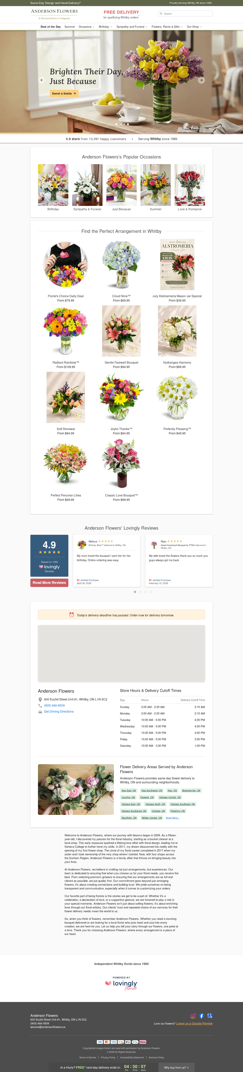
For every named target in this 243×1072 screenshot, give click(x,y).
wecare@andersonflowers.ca (47, 1027)
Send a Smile (62, 93)
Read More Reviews (49, 582)
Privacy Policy (108, 1057)
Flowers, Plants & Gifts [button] (166, 26)
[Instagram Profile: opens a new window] (193, 1015)
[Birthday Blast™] (82, 545)
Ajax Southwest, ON (151, 790)
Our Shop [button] (193, 26)
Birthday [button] (104, 26)
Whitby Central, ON (152, 817)
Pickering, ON (177, 810)
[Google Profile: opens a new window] (210, 1015)
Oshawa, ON (158, 810)
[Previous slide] (41, 80)
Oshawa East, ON (131, 804)
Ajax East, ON (129, 790)
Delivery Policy (156, 1057)
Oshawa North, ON (155, 804)
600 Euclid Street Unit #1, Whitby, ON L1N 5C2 (58, 1019)
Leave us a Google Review (194, 1023)
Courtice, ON (128, 797)
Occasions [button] (85, 26)
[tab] (121, 124)
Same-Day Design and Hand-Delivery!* (55, 3)
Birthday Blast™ (96, 545)
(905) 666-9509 (54, 705)
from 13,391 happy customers (96, 138)
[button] (135, 592)
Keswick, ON (147, 797)
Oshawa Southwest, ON (134, 810)
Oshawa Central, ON (170, 797)
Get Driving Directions (59, 711)
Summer (70, 26)
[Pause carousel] (116, 124)
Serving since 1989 (157, 138)
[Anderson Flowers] (57, 14)
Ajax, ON (172, 790)
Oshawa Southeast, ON (182, 804)
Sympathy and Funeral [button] (131, 26)
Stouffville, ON (129, 817)
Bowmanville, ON (191, 790)
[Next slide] (201, 80)
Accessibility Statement (132, 1057)
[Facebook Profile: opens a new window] (201, 1015)
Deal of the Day (51, 26)
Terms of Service (87, 1057)
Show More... (172, 817)
